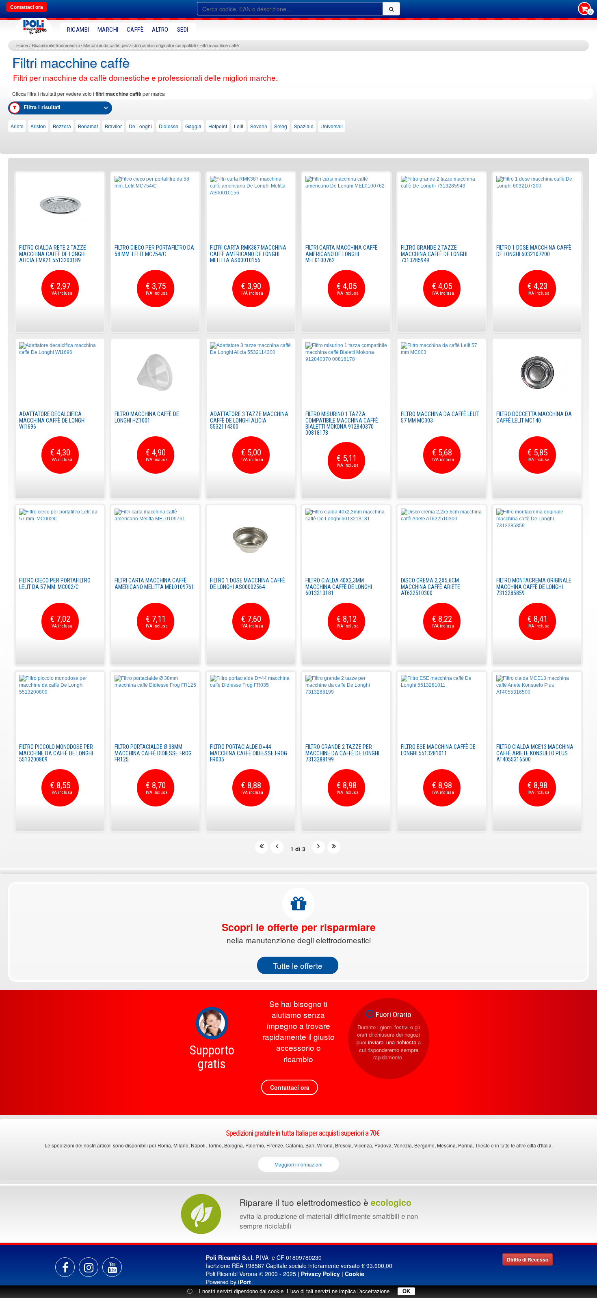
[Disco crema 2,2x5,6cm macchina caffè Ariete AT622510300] (441, 539)
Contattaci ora (26, 7)
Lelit (238, 126)
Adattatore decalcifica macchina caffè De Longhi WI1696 (52, 420)
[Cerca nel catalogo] (391, 8)
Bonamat (88, 126)
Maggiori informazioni (298, 1164)
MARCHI (108, 29)
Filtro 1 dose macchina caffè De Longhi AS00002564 (247, 583)
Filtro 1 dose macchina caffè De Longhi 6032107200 (533, 250)
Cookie (354, 1274)
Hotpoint (217, 126)
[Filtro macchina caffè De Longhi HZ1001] (155, 372)
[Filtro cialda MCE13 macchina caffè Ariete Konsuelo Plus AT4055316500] (537, 705)
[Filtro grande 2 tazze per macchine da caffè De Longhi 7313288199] (346, 705)
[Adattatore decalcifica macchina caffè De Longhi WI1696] (60, 372)
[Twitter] (112, 1267)
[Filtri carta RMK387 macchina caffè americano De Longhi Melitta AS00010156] (251, 206)
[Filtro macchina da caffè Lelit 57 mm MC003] (441, 372)
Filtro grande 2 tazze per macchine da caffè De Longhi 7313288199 (342, 753)
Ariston (38, 126)
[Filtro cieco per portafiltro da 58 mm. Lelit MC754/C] (155, 206)
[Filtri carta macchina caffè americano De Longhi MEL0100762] (346, 206)
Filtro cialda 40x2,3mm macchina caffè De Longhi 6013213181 (338, 586)
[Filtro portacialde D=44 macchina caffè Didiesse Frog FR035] (251, 705)
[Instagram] (88, 1267)
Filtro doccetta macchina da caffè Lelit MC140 (534, 417)
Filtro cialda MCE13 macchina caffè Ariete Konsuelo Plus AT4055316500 (534, 753)
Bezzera (62, 126)
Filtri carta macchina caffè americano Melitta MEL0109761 (154, 583)
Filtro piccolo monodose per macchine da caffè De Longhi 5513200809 (56, 753)
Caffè (135, 29)
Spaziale (304, 126)
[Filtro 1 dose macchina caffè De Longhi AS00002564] (251, 539)
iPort (244, 1282)
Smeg (280, 126)
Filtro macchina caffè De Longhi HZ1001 (147, 417)
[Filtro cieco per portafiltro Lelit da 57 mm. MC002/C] (60, 539)
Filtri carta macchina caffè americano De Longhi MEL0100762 (341, 253)
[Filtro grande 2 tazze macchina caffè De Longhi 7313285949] (441, 206)
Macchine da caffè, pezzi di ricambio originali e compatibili (139, 45)
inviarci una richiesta (392, 1042)
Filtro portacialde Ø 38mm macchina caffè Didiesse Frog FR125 (153, 753)
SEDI (182, 29)
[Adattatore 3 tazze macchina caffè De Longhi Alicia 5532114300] (251, 372)
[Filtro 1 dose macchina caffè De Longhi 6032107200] (537, 206)
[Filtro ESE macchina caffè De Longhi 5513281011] (441, 705)
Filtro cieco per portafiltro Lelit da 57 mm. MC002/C (55, 583)
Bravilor (113, 126)
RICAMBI (78, 29)
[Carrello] (584, 9)
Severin (258, 126)
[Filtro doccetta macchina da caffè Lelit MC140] (537, 372)
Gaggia (193, 126)
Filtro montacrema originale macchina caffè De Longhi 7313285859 (533, 586)
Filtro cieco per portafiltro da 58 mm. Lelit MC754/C (154, 250)
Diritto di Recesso (527, 1259)
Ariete (17, 126)
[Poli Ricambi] (33, 25)
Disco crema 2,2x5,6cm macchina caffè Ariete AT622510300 (430, 586)
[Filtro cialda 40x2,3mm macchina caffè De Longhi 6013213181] (346, 539)
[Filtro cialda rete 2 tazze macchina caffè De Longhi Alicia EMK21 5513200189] (60, 206)
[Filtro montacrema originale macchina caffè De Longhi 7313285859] (537, 539)
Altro (160, 29)
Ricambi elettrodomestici (56, 45)
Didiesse (168, 126)
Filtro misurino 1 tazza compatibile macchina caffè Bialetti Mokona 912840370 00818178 (341, 423)
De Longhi (140, 126)
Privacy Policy (320, 1274)
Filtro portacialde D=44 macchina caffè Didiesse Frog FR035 (248, 753)
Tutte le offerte (297, 965)
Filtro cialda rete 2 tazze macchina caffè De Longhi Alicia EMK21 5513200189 (52, 253)
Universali (331, 126)
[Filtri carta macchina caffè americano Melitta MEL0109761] (155, 539)
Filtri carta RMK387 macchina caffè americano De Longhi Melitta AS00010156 (248, 253)
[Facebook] (65, 1267)
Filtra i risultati (42, 107)
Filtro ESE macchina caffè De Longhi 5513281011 (438, 750)
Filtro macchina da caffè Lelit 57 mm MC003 (440, 417)
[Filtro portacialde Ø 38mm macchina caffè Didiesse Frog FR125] (155, 705)
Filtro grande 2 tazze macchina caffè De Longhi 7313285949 (434, 253)
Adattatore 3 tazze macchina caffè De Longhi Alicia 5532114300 (249, 420)
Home (22, 45)
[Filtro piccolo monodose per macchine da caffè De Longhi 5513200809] (60, 705)
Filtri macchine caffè (219, 45)
